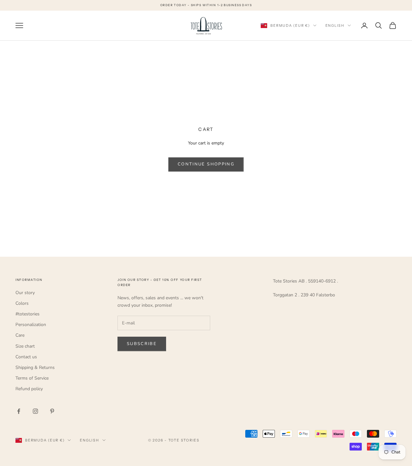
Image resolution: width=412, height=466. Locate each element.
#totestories (27, 314)
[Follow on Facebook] (18, 411)
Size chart (25, 346)
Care (19, 335)
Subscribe (142, 344)
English (334, 25)
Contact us (26, 357)
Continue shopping (206, 164)
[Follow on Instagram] (35, 411)
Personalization (30, 325)
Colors (22, 303)
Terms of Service (32, 378)
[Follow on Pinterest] (52, 411)
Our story (25, 293)
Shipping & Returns (35, 367)
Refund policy (29, 389)
